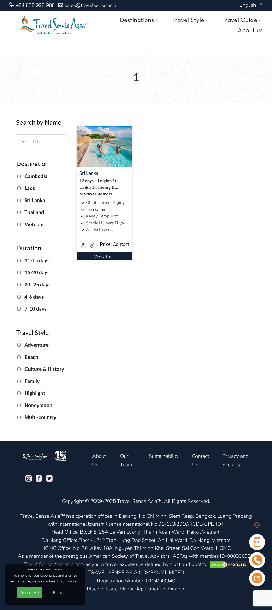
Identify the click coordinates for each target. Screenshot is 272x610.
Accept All (29, 592)
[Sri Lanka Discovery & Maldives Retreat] (104, 145)
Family (31, 381)
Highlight (34, 393)
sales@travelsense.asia (90, 5)
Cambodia (35, 176)
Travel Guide (239, 20)
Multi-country (39, 417)
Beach (30, 357)
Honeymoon (37, 405)
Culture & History (43, 369)
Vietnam (33, 224)
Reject (58, 592)
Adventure (36, 345)
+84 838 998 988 (35, 5)
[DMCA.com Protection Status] (229, 564)
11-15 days (36, 260)
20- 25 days (36, 284)
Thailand (33, 212)
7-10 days (34, 309)
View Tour (104, 256)
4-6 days (33, 297)
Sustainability (164, 456)
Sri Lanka (34, 200)
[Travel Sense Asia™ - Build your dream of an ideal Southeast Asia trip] (52, 25)
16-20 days (36, 272)
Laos (29, 188)
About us (250, 30)
